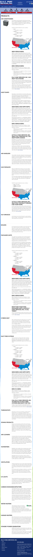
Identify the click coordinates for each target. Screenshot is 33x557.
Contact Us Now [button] (8, 12)
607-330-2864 (20, 542)
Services (10, 6)
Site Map (3, 548)
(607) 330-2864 (18, 211)
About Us (14, 6)
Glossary (3, 550)
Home (2, 6)
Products (6, 6)
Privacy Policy (4, 547)
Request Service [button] (24, 12)
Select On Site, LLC (24, 552)
